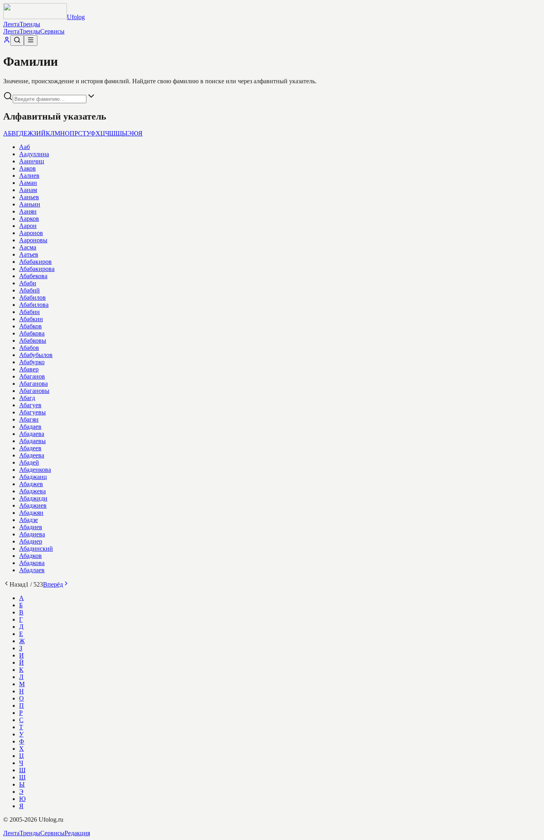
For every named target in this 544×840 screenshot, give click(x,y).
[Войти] (6, 41)
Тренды (30, 24)
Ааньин (29, 204)
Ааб (24, 146)
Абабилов (32, 297)
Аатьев (28, 254)
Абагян (29, 419)
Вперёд (53, 584)
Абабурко (32, 362)
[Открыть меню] (30, 40)
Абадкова (32, 562)
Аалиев (29, 175)
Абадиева (32, 534)
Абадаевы (32, 441)
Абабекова (33, 276)
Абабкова (32, 333)
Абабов (29, 347)
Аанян (28, 211)
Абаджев (31, 484)
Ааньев (29, 197)
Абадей (29, 462)
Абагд (27, 397)
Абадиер (30, 541)
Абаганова (33, 383)
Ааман (28, 182)
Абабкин (31, 319)
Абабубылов (36, 354)
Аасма (27, 247)
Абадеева (31, 455)
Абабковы (32, 340)
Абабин (29, 311)
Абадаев (30, 426)
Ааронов (31, 233)
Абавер (29, 369)
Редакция (77, 833)
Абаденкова (35, 469)
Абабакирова (37, 268)
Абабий (29, 290)
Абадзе (28, 519)
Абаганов (32, 376)
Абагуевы (32, 412)
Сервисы (52, 31)
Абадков (30, 555)
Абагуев (30, 405)
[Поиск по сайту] (17, 40)
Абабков (30, 326)
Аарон (28, 225)
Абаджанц (33, 476)
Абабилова (34, 304)
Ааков (27, 168)
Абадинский (36, 548)
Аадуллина (34, 154)
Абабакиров (35, 261)
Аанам (28, 189)
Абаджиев (33, 505)
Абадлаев (32, 570)
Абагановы (34, 390)
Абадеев (30, 448)
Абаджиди (33, 498)
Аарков (29, 218)
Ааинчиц (31, 161)
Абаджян (31, 512)
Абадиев (30, 527)
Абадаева (31, 433)
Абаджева (32, 491)
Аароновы (33, 240)
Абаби (27, 283)
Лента (11, 24)
